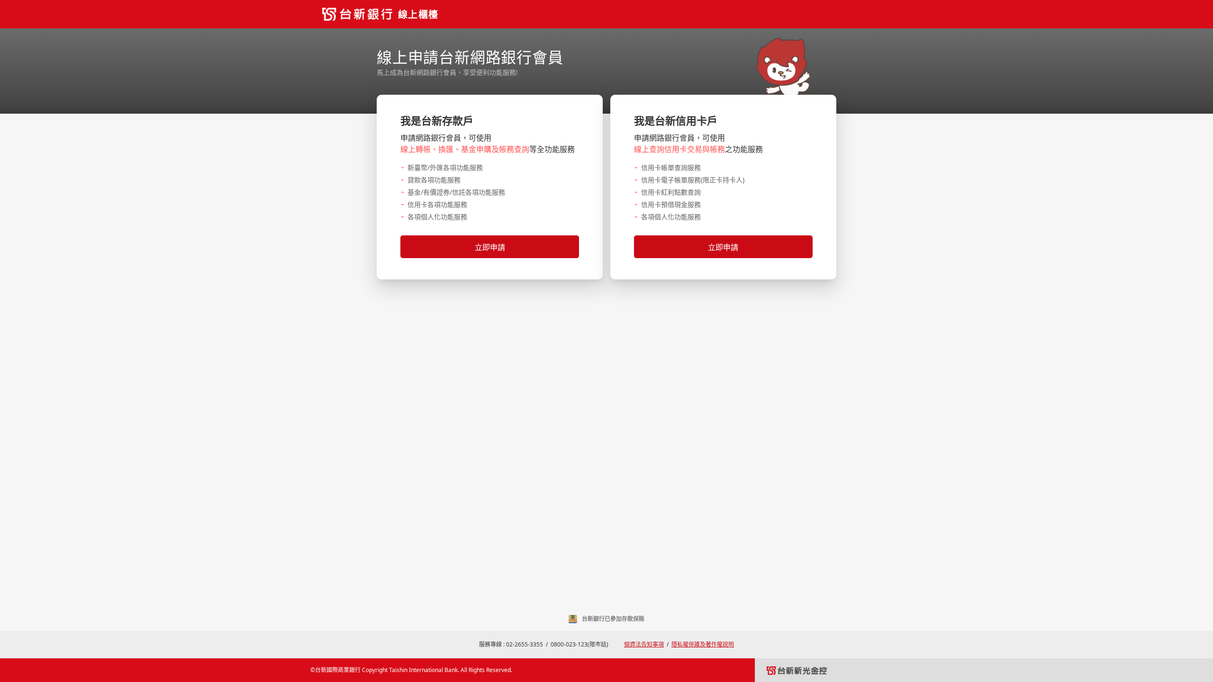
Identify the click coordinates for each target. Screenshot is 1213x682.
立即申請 (490, 247)
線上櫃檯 (418, 14)
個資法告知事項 (644, 644)
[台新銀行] (357, 14)
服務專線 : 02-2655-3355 (511, 644)
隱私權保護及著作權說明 (702, 644)
